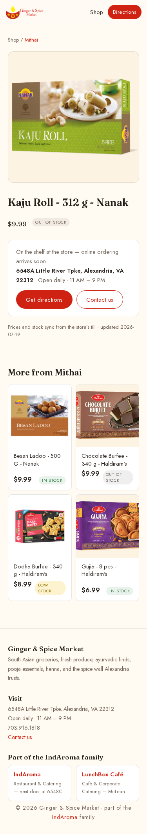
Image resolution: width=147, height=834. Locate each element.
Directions (125, 12)
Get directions (44, 299)
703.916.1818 (24, 728)
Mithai (31, 40)
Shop (96, 12)
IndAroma (65, 817)
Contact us (99, 299)
